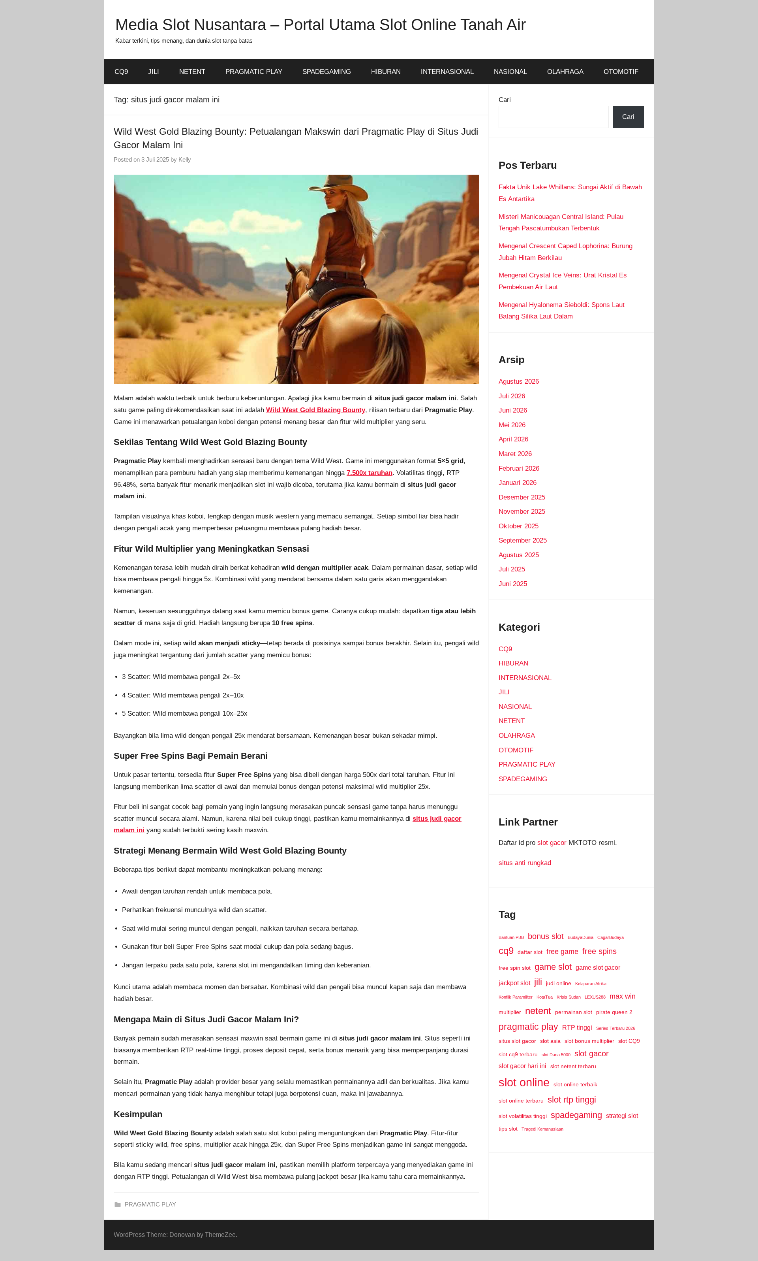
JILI (153, 71)
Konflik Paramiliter (516, 997)
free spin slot (515, 968)
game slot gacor (598, 967)
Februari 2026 (519, 468)
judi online (558, 983)
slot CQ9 (629, 1041)
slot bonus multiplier (589, 1041)
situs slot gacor (517, 1041)
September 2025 (523, 540)
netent (538, 1011)
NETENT (192, 71)
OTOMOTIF (621, 71)
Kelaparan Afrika (590, 983)
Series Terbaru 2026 (615, 1028)
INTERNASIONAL (447, 71)
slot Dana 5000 (556, 1054)
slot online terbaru (521, 1100)
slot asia (550, 1041)
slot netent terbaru (573, 1066)
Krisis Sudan (569, 997)
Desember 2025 (522, 497)
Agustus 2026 (519, 381)
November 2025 (522, 511)
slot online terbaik (575, 1084)
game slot (553, 967)
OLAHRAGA (565, 71)
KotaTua (545, 997)
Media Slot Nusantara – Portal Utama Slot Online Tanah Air (320, 24)
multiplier (510, 1012)
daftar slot (530, 952)
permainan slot (573, 1012)
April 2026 (513, 439)
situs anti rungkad (525, 863)
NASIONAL (510, 71)
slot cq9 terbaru (518, 1054)
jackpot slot (514, 982)
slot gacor (552, 842)
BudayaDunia (580, 937)
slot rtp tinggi (572, 1100)
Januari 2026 (518, 482)
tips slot (508, 1128)
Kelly (184, 159)
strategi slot (622, 1115)
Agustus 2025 (519, 555)
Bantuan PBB (511, 937)
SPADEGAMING (326, 71)
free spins (599, 951)
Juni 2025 (513, 584)
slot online (524, 1082)
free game (562, 952)
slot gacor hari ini (522, 1065)
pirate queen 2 (614, 1012)
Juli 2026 (512, 396)
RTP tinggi (577, 1027)
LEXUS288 (595, 997)
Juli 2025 (512, 569)
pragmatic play (528, 1027)
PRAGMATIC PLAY (253, 71)
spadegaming (576, 1115)
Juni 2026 (513, 410)
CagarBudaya (610, 937)
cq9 (506, 951)
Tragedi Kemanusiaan (542, 1129)
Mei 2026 (512, 425)
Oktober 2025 (518, 526)
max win (623, 996)
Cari (505, 100)
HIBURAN (386, 71)
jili (538, 982)
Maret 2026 (515, 454)
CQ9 (121, 71)
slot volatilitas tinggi (523, 1116)
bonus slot (546, 936)
